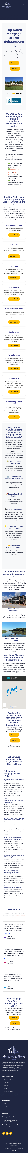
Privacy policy (8, 1148)
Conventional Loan (8, 1079)
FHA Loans (15, 171)
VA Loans (6, 1085)
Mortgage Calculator (8, 1106)
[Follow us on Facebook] (3, 1133)
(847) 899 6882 (7, 1126)
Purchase (14, 63)
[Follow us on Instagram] (10, 1133)
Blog (5, 1103)
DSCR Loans (13, 169)
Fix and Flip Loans (8, 1091)
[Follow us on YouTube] (7, 1133)
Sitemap (14, 1150)
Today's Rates (18, 1106)
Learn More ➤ (14, 256)
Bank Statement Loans (9, 1094)
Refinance (15, 68)
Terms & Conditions (18, 1148)
